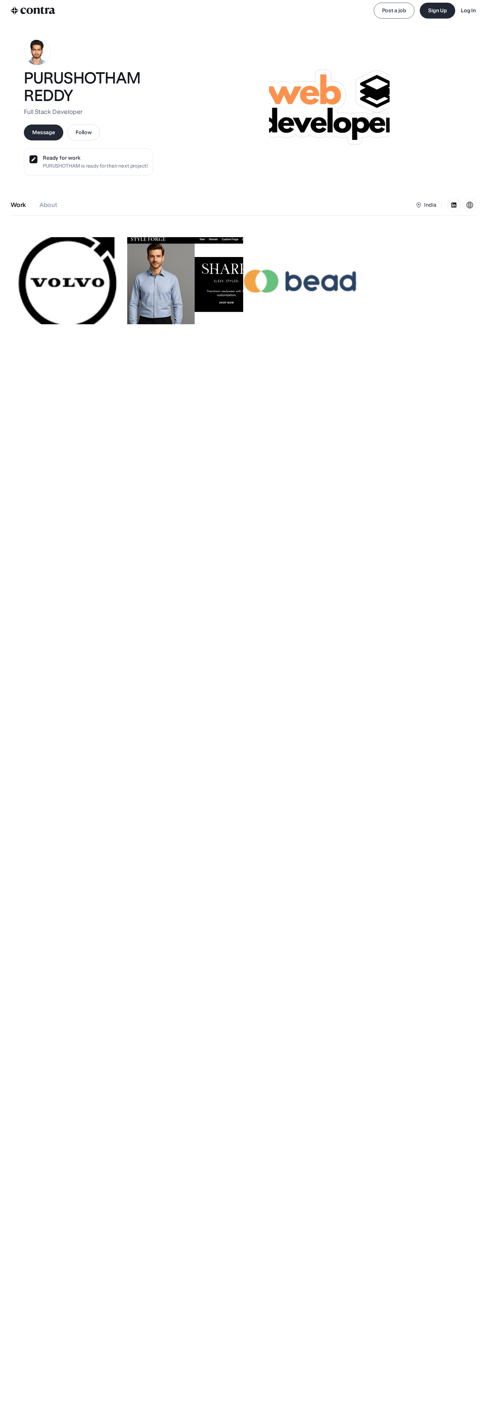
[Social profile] (454, 205)
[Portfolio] (469, 205)
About (48, 204)
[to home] (33, 11)
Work (18, 204)
